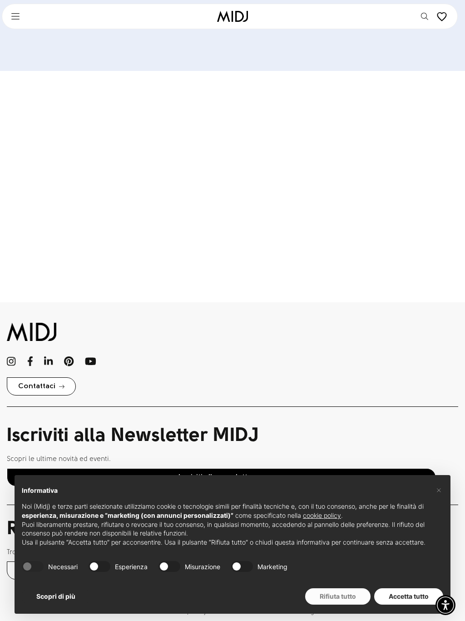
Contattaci (36, 386)
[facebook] (30, 361)
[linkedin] (48, 361)
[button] (445, 605)
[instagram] (11, 361)
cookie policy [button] (322, 515)
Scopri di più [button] (55, 596)
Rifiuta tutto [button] (338, 596)
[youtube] (90, 361)
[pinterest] (69, 361)
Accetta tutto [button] (409, 596)
